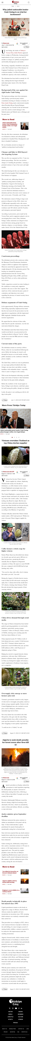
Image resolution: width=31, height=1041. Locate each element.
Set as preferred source (24, 44)
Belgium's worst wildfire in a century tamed (10, 890)
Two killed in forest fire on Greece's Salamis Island (10, 872)
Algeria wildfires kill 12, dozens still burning (9, 881)
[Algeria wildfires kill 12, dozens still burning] (25, 881)
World (3, 884)
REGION (21, 1011)
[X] (9, 1008)
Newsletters (12, 1028)
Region (3, 875)
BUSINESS (20, 1014)
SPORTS (10, 1019)
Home (13, 6)
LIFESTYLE (10, 1016)
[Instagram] (12, 1008)
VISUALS (15, 1022)
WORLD (10, 1014)
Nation (18, 6)
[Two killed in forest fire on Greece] (25, 871)
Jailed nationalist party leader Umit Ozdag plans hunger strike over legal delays (9, 125)
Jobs (27, 1028)
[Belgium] (25, 890)
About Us (4, 1028)
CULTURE (20, 1016)
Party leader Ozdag (7, 103)
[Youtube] (16, 1008)
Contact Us (21, 1028)
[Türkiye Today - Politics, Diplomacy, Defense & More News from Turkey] (15, 2)
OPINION (20, 1019)
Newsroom (6, 43)
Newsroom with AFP (8, 471)
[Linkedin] (21, 1008)
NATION (10, 1011)
